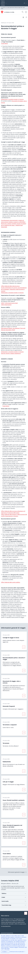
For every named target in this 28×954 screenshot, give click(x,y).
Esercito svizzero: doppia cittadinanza (11, 353)
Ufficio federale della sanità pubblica (10, 582)
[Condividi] (26, 17)
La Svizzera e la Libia (9, 12)
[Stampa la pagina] (23, 17)
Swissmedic (4, 227)
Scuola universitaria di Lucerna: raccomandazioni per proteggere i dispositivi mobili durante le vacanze (14, 289)
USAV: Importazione (6, 304)
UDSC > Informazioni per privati (9, 303)
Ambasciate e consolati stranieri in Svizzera (12, 99)
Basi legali (7, 948)
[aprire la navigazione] (26, 12)
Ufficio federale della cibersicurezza (10, 286)
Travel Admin (4, 43)
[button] (25, 913)
